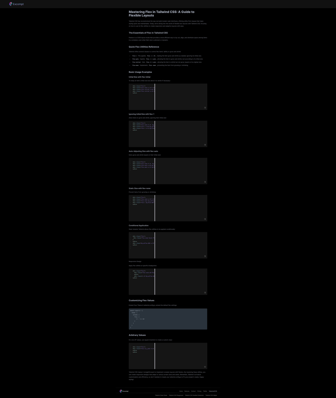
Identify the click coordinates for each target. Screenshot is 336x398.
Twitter (205, 391)
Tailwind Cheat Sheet (161, 395)
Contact (193, 391)
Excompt (125, 391)
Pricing (199, 391)
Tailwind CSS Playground (176, 395)
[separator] (154, 97)
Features (186, 391)
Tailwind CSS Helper (211, 395)
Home (181, 391)
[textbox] (141, 97)
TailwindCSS (213, 391)
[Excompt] (10, 4)
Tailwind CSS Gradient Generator (194, 395)
